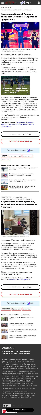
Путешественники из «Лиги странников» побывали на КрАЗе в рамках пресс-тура (21, 324)
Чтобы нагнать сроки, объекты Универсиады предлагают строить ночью (22, 180)
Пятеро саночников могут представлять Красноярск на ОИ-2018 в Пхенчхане (21, 174)
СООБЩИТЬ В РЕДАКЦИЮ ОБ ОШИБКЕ (16, 354)
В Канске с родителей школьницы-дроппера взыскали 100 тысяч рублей (22, 336)
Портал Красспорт (17, 51)
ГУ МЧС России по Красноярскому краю (15, 237)
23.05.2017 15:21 (6, 8)
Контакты (6, 351)
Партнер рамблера (18, 405)
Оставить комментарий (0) (21, 141)
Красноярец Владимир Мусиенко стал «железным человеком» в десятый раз (17, 124)
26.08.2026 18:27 (6, 197)
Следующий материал (19, 409)
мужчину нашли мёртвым (19, 279)
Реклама (14, 351)
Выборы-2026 (25, 351)
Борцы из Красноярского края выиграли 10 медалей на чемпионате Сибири (22, 186)
